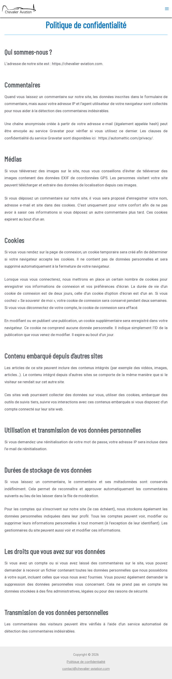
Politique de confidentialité (86, 662)
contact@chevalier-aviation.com (86, 669)
